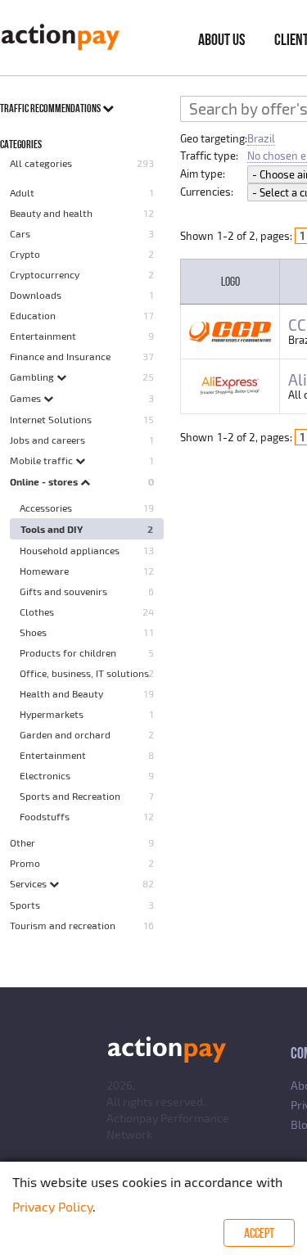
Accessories (46, 507)
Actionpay (132, 1118)
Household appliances (70, 550)
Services (29, 883)
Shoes (33, 632)
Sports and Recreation (70, 795)
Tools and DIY (51, 529)
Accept (259, 1233)
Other (22, 842)
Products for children (68, 652)
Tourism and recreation (62, 925)
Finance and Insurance (60, 356)
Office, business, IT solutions (84, 673)
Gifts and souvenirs (63, 591)
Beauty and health (51, 213)
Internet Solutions (51, 419)
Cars (20, 233)
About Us (221, 39)
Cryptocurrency (44, 274)
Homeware (44, 570)
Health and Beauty (61, 693)
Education (33, 315)
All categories (41, 163)
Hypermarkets (52, 714)
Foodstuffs (45, 816)
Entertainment (43, 335)
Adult (22, 192)
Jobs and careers (47, 439)
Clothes (37, 611)
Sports (25, 904)
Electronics (45, 775)
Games (26, 398)
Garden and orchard (65, 734)
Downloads (35, 294)
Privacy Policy (52, 1206)
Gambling (33, 376)
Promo (25, 863)
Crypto (25, 254)
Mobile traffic (42, 460)
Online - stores (45, 481)
